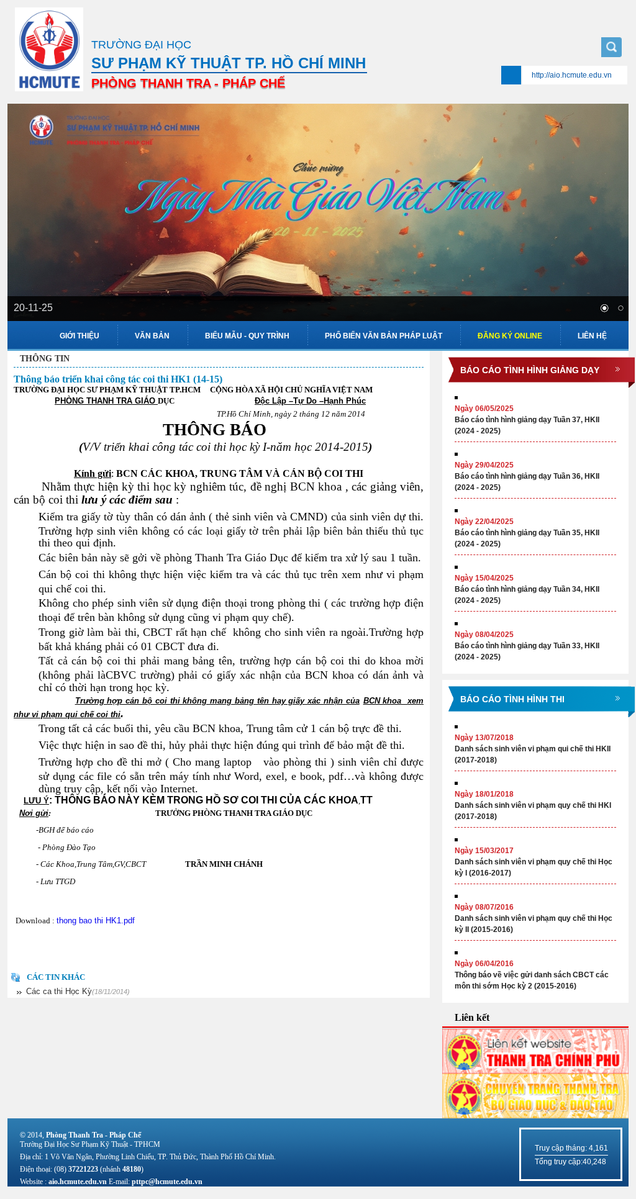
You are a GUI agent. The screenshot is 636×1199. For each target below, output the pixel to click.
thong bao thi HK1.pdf (96, 920)
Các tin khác (56, 977)
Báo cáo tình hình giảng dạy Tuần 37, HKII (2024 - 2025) (527, 419)
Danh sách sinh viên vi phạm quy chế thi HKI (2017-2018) (533, 805)
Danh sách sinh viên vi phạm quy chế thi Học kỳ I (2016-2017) (533, 861)
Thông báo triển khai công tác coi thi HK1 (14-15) (118, 379)
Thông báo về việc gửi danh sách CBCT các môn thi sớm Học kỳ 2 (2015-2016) (532, 974)
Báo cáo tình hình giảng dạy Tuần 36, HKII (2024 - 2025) (527, 476)
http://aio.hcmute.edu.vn (572, 75)
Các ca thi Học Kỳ (78, 991)
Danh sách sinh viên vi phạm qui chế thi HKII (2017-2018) (533, 748)
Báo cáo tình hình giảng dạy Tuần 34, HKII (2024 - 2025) (527, 589)
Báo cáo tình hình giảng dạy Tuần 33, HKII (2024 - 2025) (527, 645)
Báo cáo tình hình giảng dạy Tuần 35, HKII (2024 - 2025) (527, 532)
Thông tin (45, 358)
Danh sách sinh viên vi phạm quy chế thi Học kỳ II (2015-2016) (533, 918)
